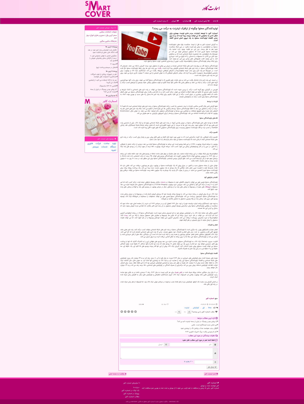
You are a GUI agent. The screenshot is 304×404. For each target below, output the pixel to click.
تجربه (113, 150)
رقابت (160, 68)
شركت (98, 143)
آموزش (174, 21)
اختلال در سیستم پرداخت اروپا (106, 67)
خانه (215, 21)
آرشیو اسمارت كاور (201, 21)
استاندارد (186, 21)
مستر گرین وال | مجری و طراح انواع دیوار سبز (101, 36)
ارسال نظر (211, 367)
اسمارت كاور (211, 9)
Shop (209, 308)
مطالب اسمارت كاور (132, 396)
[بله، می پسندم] (189, 312)
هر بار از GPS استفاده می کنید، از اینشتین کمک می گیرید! (103, 81)
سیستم (96, 146)
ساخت (106, 143)
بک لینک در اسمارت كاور (130, 390)
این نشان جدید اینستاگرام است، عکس (204, 325)
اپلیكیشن (196, 308)
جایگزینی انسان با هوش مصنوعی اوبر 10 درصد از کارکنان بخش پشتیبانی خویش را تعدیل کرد (103, 58)
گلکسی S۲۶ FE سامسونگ (108, 86)
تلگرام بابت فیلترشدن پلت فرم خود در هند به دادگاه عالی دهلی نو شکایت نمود (102, 51)
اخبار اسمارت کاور (210, 374)
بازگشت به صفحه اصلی (117, 374)
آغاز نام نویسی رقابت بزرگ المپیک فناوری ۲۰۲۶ (201, 332)
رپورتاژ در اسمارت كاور (131, 393)
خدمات (163, 182)
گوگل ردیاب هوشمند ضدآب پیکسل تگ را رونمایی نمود (199, 328)
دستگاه (113, 146)
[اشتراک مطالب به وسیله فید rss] (121, 311)
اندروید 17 (113, 64)
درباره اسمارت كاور (160, 21)
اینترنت (186, 308)
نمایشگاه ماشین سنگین (108, 41)
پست (126, 215)
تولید (114, 143)
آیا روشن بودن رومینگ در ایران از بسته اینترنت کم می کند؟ (197, 321)
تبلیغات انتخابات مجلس (108, 32)
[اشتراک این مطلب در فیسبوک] (132, 311)
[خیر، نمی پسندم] (179, 312)
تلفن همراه (178, 272)
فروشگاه (208, 187)
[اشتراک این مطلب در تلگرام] (135, 311)
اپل (203, 308)
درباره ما (136, 387)
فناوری (90, 143)
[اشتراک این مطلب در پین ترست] (125, 311)
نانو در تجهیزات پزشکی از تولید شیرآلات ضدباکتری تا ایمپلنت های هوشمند (104, 75)
